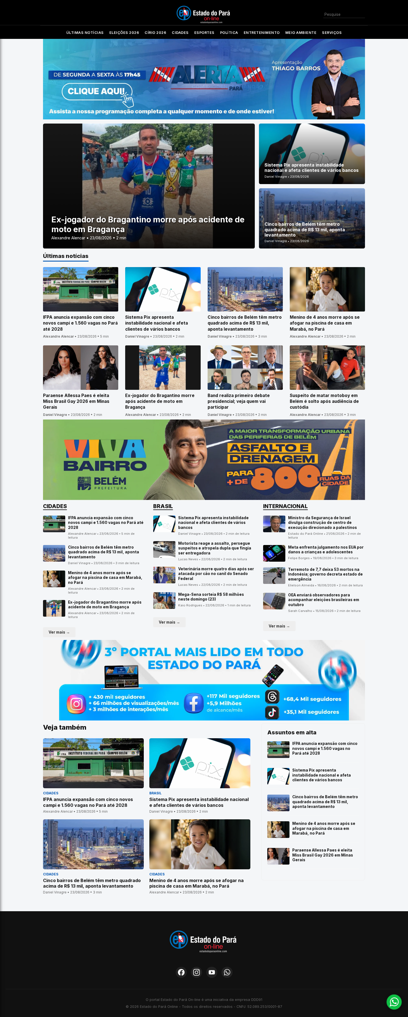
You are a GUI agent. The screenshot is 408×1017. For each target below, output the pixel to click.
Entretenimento (262, 33)
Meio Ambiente (301, 33)
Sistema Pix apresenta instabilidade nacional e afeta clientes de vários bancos (213, 523)
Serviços (332, 33)
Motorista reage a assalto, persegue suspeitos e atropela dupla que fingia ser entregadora (214, 548)
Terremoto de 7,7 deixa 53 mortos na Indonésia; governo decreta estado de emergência (325, 574)
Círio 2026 (155, 33)
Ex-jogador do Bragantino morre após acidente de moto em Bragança (105, 604)
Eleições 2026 (124, 33)
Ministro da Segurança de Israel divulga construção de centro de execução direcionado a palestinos (322, 523)
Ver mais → (59, 632)
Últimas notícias (85, 33)
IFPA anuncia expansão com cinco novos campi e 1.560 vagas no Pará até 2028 (105, 523)
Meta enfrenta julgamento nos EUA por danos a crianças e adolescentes (326, 549)
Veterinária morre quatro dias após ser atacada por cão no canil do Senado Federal (216, 574)
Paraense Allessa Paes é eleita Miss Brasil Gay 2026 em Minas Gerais (322, 855)
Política (229, 33)
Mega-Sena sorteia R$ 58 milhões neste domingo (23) (211, 597)
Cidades (180, 33)
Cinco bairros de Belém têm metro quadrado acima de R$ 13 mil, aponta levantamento (103, 552)
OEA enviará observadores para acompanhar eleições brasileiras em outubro (323, 600)
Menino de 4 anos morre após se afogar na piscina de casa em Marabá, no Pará (105, 578)
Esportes (204, 33)
